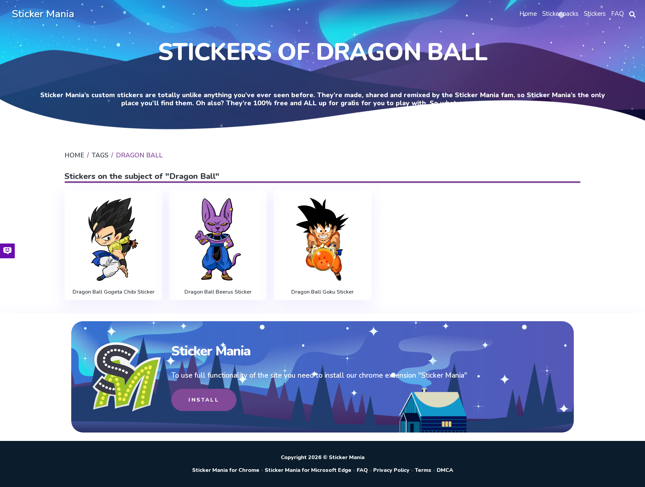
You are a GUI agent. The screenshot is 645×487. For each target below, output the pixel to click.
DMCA (445, 470)
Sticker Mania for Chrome (225, 470)
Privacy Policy (391, 470)
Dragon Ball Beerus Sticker (218, 292)
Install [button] (203, 400)
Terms (423, 470)
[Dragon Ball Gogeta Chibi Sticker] (113, 239)
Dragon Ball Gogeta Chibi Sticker (114, 292)
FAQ (362, 470)
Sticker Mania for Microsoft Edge (308, 470)
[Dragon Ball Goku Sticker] (322, 239)
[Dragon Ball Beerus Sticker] (218, 239)
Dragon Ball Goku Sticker (322, 292)
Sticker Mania (43, 14)
